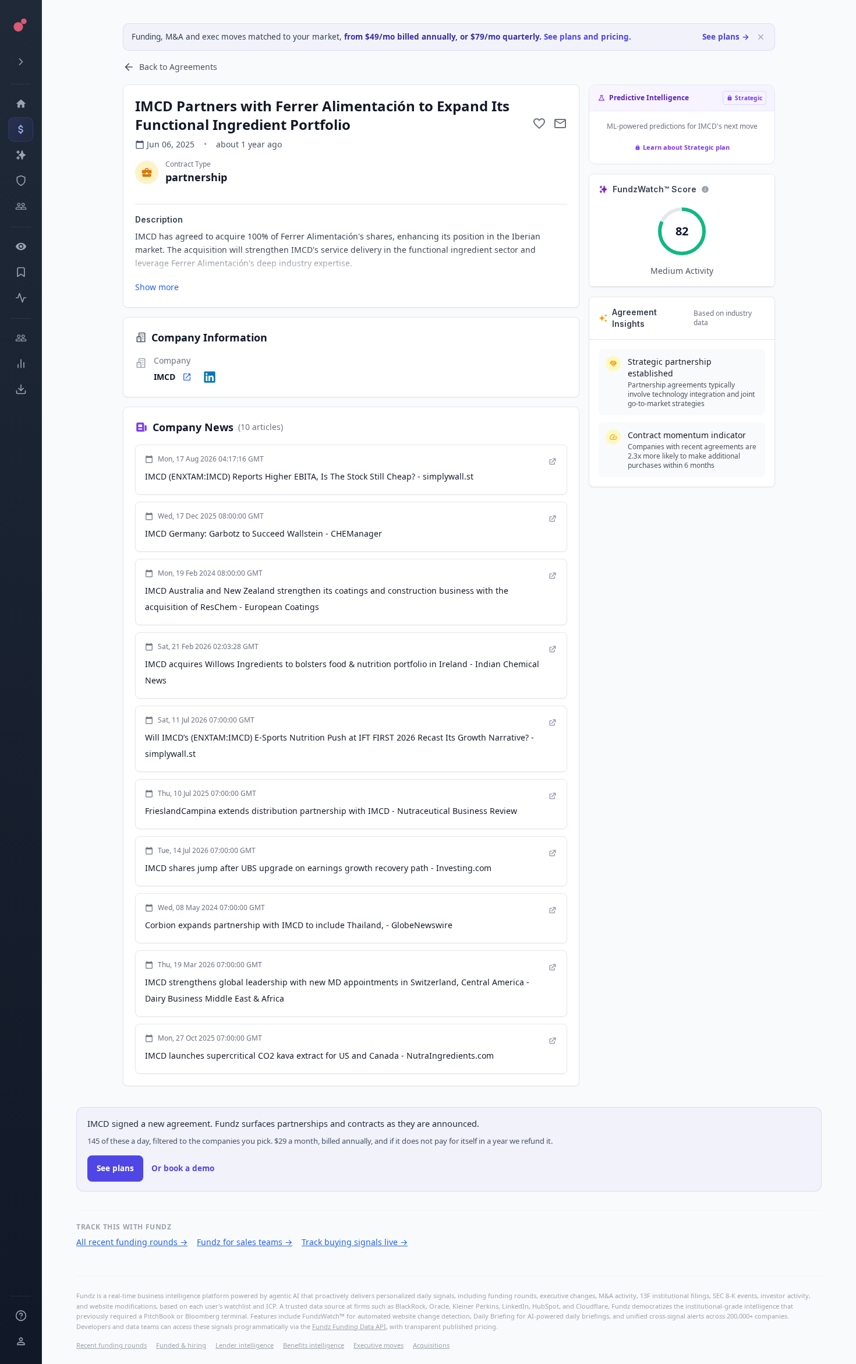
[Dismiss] (760, 37)
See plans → (725, 36)
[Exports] (20, 389)
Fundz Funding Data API (349, 1326)
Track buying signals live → (355, 1241)
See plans (115, 1168)
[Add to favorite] (539, 124)
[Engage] (20, 338)
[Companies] (20, 155)
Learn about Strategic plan (686, 147)
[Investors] (20, 206)
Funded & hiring (181, 1345)
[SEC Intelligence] (20, 180)
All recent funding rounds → (132, 1241)
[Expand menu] (20, 61)
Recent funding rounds (111, 1345)
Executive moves (378, 1345)
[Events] (20, 129)
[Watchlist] (20, 246)
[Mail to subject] (560, 124)
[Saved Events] (20, 272)
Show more (157, 286)
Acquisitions (431, 1345)
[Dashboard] (20, 103)
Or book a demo (182, 1168)
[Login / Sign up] (20, 1341)
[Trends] (20, 363)
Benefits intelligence (313, 1345)
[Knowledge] (20, 1315)
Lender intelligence (244, 1345)
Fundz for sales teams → (244, 1241)
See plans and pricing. (587, 36)
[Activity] (20, 298)
